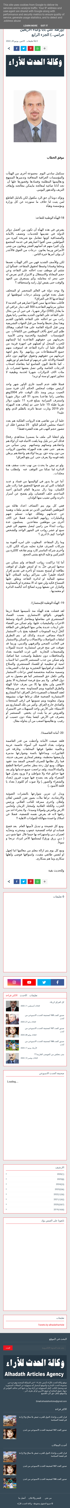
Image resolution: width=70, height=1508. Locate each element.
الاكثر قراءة (11, 995)
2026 (60, 1174)
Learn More (30, 25)
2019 (59, 1209)
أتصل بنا (22, 1498)
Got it (44, 25)
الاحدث (23, 995)
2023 (59, 1189)
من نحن (48, 1498)
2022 (59, 1194)
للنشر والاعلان (34, 1498)
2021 (59, 1199)
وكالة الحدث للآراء (24, 1503)
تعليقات (33, 995)
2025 (60, 1179)
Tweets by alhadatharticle (51, 1325)
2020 (59, 1204)
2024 (60, 1184)
